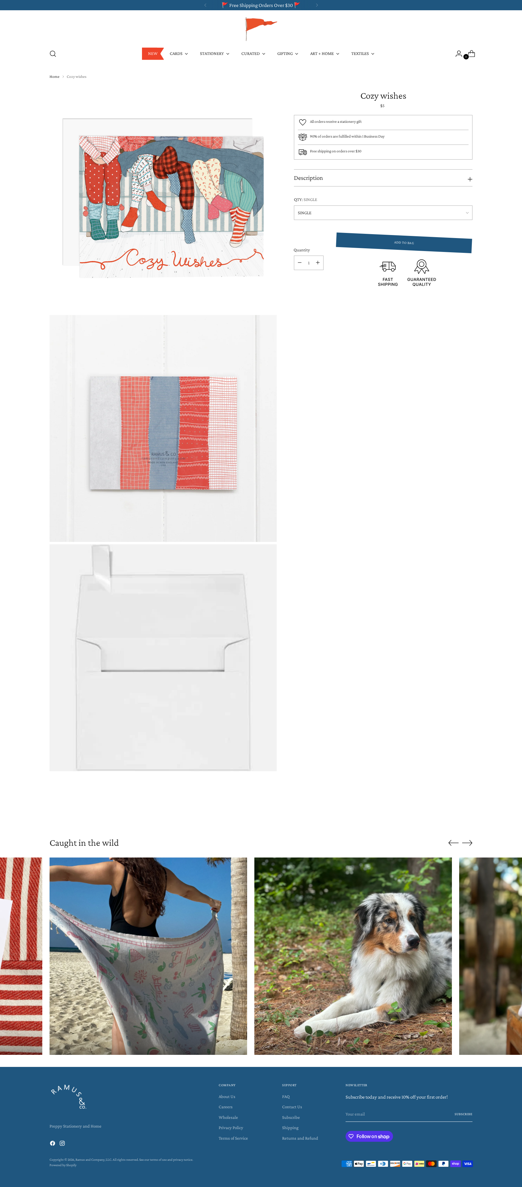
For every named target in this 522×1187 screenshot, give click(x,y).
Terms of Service (233, 1138)
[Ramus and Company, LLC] (261, 28)
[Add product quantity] (317, 263)
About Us (227, 1096)
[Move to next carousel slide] (467, 814)
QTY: (305, 199)
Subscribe (291, 1117)
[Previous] (205, 5)
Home (55, 76)
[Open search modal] (53, 54)
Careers (226, 1106)
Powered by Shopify (63, 1165)
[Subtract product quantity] (299, 263)
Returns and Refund (300, 1138)
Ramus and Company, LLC (93, 1160)
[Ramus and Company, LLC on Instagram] (62, 1144)
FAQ (286, 1096)
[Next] (317, 5)
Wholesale (228, 1117)
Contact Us (292, 1106)
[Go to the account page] (456, 54)
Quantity (302, 249)
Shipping (290, 1127)
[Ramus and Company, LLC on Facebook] (53, 1144)
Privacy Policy (231, 1127)
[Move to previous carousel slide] (453, 814)
